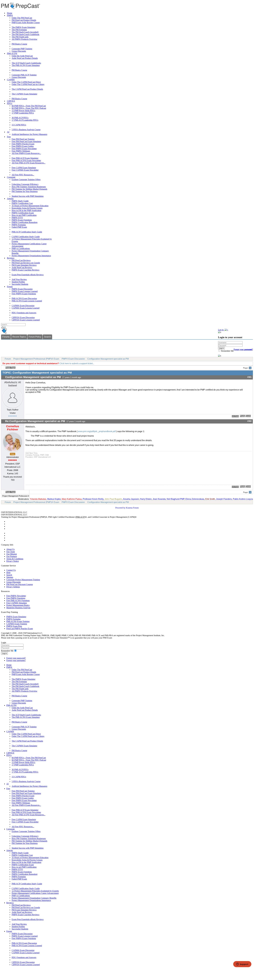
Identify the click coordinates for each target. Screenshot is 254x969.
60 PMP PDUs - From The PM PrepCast (29, 106)
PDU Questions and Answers (24, 313)
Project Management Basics (18, 605)
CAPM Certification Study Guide (26, 236)
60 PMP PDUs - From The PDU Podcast (29, 108)
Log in (4, 653)
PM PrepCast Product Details (24, 20)
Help (8, 572)
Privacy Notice (12, 561)
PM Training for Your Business (25, 191)
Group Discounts (19, 51)
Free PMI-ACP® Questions (18, 600)
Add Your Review (19, 279)
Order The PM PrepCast (22, 18)
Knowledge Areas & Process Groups (27, 208)
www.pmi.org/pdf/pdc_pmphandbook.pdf (96, 431)
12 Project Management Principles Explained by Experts (35, 891)
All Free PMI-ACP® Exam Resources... (28, 163)
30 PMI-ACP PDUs (20, 118)
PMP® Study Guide (20, 201)
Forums (6, 337)
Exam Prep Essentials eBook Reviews (28, 275)
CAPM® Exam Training (16, 624)
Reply (242, 416)
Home (9, 13)
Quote (248, 416)
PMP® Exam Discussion (22, 289)
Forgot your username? (243, 349)
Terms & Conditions (14, 559)
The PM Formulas (19, 30)
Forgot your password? (16, 658)
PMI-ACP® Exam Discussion (24, 298)
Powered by (120, 508)
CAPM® (11, 79)
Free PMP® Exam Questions (24, 294)
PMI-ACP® (12, 53)
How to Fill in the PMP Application (26, 210)
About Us (10, 549)
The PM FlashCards (20, 37)
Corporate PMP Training (22, 49)
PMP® (10, 15)
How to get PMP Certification (24, 215)
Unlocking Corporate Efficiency (25, 184)
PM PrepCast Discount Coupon (19, 584)
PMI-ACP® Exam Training (18, 621)
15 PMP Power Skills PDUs (23, 110)
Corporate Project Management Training (23, 580)
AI (8, 132)
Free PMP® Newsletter (16, 596)
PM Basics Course (19, 44)
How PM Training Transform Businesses (29, 187)
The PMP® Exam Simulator (23, 27)
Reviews (10, 258)
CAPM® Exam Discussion (23, 305)
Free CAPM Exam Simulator (24, 167)
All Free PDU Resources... (23, 175)
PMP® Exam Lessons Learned (25, 291)
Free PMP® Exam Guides (23, 146)
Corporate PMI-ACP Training (24, 75)
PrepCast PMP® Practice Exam (19, 628)
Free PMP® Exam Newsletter (24, 148)
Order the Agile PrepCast (22, 56)
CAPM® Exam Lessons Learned (25, 308)
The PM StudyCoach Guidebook (25, 34)
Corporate (11, 177)
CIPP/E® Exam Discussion (23, 317)
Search (47, 337)
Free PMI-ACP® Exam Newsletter (26, 160)
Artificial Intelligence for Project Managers (29, 134)
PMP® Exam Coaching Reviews (25, 270)
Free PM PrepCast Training (23, 139)
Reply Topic (10, 368)
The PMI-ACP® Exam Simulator (26, 65)
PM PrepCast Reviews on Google (26, 263)
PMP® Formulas (19, 225)
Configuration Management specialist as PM (108, 359)
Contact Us (11, 570)
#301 (249, 377)
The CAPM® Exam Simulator (24, 94)
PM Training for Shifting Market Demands (29, 189)
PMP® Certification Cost (22, 203)
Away (12, 454)
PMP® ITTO (17, 217)
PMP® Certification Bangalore (24, 222)
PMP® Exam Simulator (16, 617)
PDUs (9, 103)
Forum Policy (35, 337)
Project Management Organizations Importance (31, 256)
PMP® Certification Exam (23, 213)
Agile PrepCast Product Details (25, 58)
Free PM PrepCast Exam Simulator (26, 141)
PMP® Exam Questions (22, 220)
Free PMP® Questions (15, 598)
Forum (10, 286)
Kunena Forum (132, 508)
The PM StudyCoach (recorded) (25, 32)
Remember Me (227, 351)
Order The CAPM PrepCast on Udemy (28, 84)
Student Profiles (18, 282)
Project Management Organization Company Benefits (34, 898)
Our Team (10, 552)
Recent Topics (19, 337)
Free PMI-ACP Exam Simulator (25, 158)
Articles (10, 198)
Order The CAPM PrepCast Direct (26, 82)
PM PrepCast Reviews (21, 260)
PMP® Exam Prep (14, 626)
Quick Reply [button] (235, 416)
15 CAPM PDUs (19, 125)
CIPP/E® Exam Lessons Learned (26, 320)
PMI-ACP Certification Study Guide (27, 232)
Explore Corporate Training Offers (26, 179)
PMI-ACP (80, 517)
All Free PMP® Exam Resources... (26, 153)
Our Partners (11, 556)
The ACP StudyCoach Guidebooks (26, 63)
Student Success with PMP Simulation (28, 196)
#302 (249, 421)
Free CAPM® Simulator (16, 603)
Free (9, 137)
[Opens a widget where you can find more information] (242, 964)
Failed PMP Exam (19, 227)
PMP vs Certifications (21, 248)
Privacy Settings (13, 587)
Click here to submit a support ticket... (76, 363)
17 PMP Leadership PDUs (23, 113)
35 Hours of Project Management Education (30, 206)
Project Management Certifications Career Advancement (35, 893)
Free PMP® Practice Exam (23, 144)
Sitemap (9, 577)
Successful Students (20, 284)
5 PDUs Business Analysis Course (26, 129)
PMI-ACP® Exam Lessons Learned (27, 301)
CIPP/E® (11, 101)
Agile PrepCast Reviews (22, 267)
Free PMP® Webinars (21, 151)
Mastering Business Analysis (18, 608)
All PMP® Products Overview (24, 39)
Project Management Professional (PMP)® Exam (36, 359)
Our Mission (11, 554)
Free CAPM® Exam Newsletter (25, 170)
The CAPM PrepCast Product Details (27, 89)
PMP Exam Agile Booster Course (26, 22)
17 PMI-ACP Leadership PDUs (25, 120)
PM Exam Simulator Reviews (24, 265)
